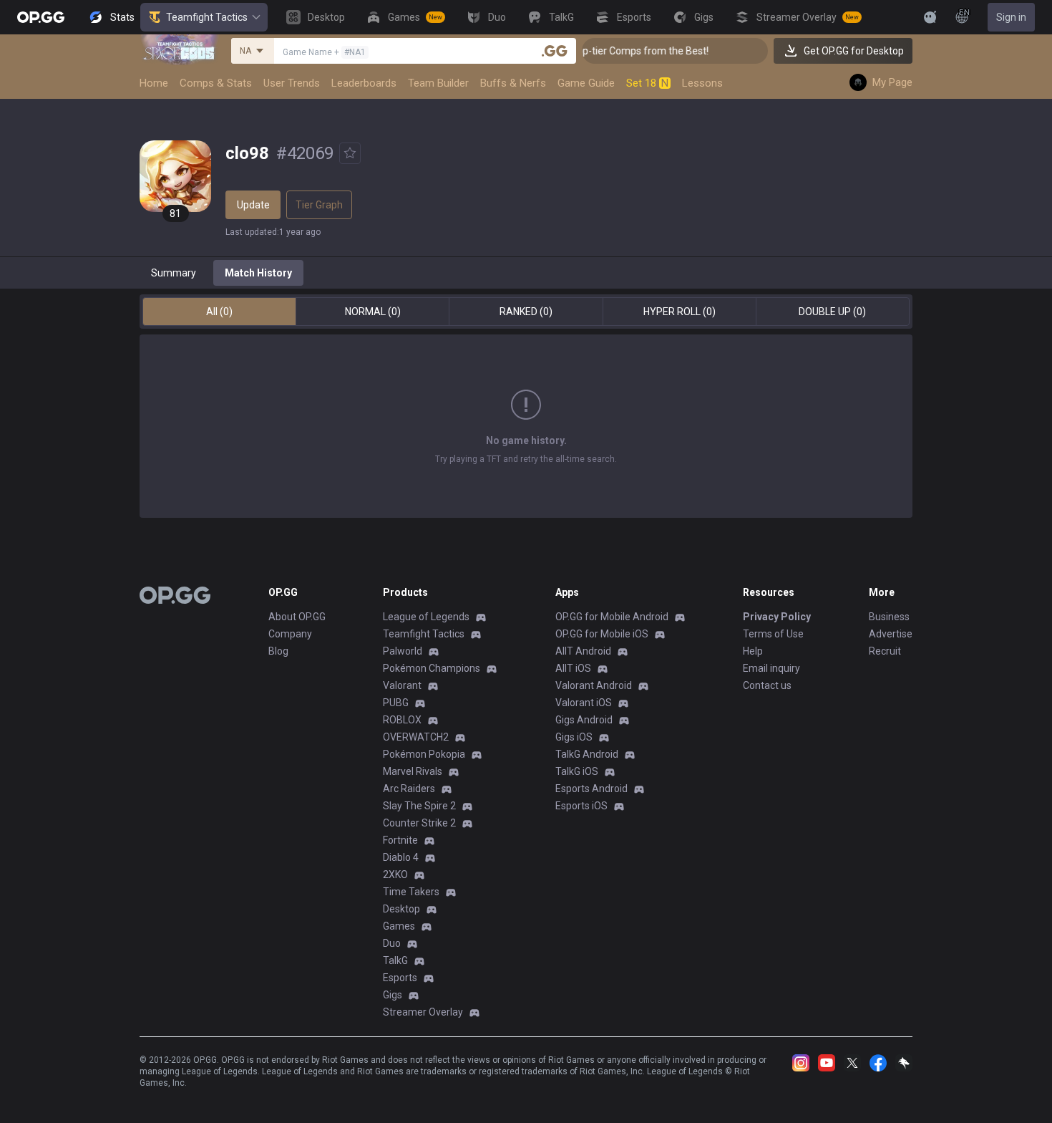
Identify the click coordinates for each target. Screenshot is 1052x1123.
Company (290, 634)
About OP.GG (297, 616)
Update (253, 205)
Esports (400, 977)
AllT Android (583, 651)
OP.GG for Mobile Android (611, 616)
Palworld (402, 651)
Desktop (401, 909)
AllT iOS (573, 668)
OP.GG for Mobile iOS (601, 634)
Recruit (885, 651)
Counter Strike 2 (419, 823)
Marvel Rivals (412, 771)
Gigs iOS (574, 737)
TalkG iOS (576, 771)
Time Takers (411, 891)
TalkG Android (586, 754)
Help (753, 651)
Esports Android (591, 788)
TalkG (395, 960)
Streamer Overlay (423, 1012)
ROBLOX (402, 720)
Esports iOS (581, 805)
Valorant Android (593, 685)
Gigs (392, 995)
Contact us (767, 685)
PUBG (396, 702)
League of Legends (426, 616)
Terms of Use (773, 634)
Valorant (402, 685)
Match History (258, 273)
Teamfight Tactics (207, 17)
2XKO (395, 874)
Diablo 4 (401, 857)
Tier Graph (319, 205)
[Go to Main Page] (41, 17)
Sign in (1011, 17)
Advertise (890, 634)
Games (399, 926)
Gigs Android (584, 720)
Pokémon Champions (431, 668)
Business (889, 616)
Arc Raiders (409, 788)
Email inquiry (771, 668)
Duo (392, 943)
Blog (278, 651)
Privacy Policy (777, 616)
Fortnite (400, 840)
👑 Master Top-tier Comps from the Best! (604, 51)
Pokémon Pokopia (424, 754)
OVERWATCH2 (416, 737)
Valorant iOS (583, 702)
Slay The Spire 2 (419, 805)
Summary (173, 273)
